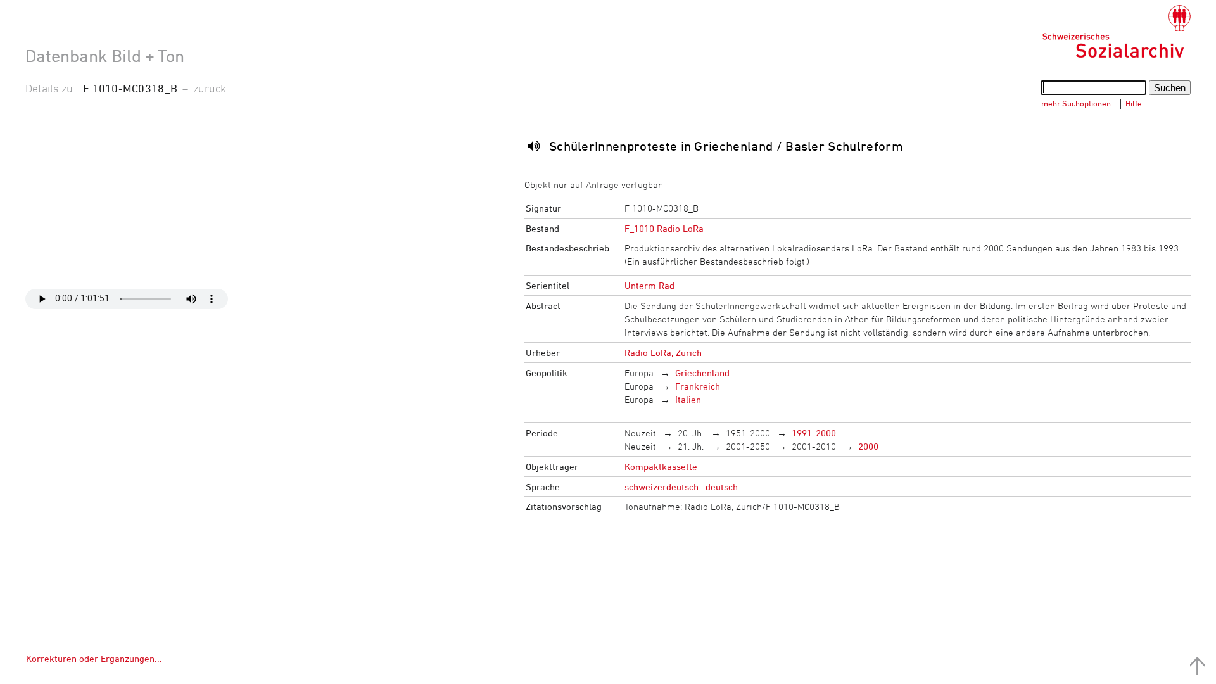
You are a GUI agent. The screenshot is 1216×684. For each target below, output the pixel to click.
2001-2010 (814, 446)
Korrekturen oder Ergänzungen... (94, 658)
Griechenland (702, 372)
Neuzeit (640, 433)
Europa (639, 372)
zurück (209, 88)
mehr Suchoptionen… (1079, 103)
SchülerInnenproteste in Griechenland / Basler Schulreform (726, 146)
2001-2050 (748, 446)
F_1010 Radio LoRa (664, 228)
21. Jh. (691, 446)
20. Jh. (691, 433)
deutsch (722, 486)
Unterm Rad (649, 285)
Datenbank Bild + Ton (104, 56)
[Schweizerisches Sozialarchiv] (1116, 31)
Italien (688, 399)
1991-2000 (814, 433)
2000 (868, 446)
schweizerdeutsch (661, 486)
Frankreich (697, 386)
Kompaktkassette (660, 466)
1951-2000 (748, 433)
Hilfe (1133, 103)
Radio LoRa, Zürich (663, 352)
